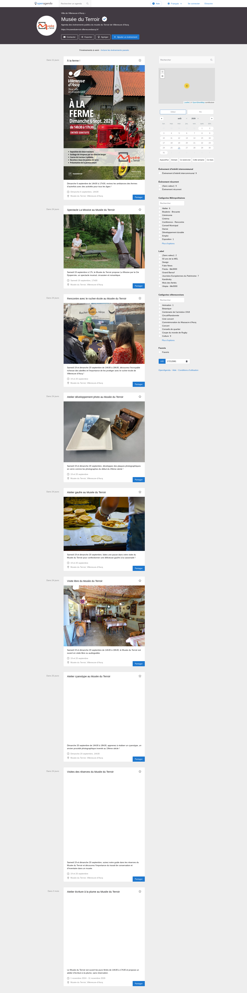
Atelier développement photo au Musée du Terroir (95, 397)
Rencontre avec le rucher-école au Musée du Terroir (96, 298)
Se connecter (194, 3)
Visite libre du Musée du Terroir (84, 581)
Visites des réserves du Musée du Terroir (90, 771)
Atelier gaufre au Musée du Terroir (86, 492)
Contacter (71, 37)
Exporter (88, 37)
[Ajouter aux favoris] (140, 60)
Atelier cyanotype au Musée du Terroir (88, 676)
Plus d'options (168, 243)
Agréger (104, 37)
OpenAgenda (165, 370)
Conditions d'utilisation (188, 370)
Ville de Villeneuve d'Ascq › (73, 13)
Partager (139, 197)
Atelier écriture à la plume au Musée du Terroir (93, 891)
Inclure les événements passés (115, 50)
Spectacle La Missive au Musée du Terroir (91, 209)
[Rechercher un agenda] (87, 3)
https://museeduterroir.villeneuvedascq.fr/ (79, 29)
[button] (187, 86)
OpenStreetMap (198, 102)
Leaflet (186, 102)
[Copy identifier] (186, 361)
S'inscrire (208, 3)
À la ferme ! (73, 60)
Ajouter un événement (127, 37)
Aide (158, 3)
